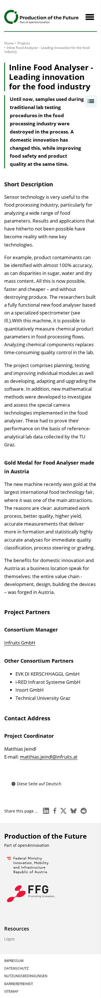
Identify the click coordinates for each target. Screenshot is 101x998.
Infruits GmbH (19, 642)
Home (9, 43)
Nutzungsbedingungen (25, 976)
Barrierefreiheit (18, 983)
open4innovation (33, 845)
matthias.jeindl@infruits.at (48, 756)
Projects (23, 43)
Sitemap (11, 991)
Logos (9, 939)
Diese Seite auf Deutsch (39, 783)
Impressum (14, 960)
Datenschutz (16, 968)
